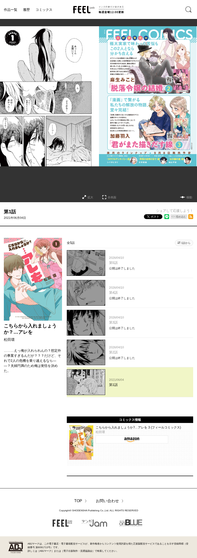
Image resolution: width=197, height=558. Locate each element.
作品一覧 (10, 10)
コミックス (44, 10)
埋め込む (181, 216)
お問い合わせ (107, 501)
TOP (78, 501)
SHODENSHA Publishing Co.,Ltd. (90, 510)
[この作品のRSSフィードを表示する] (190, 216)
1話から (186, 242)
